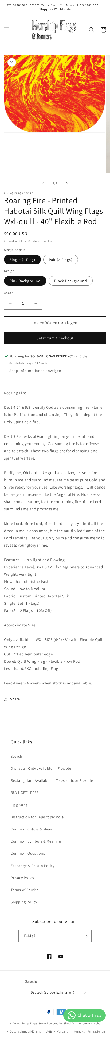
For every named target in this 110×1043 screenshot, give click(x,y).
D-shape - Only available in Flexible (41, 768)
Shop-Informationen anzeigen (35, 370)
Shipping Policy (24, 901)
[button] (7, 30)
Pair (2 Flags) (60, 259)
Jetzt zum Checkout (55, 338)
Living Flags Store (33, 1023)
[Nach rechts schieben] (67, 183)
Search (16, 756)
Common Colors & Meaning (34, 829)
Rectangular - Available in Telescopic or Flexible (52, 780)
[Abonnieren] (85, 936)
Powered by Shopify (60, 1023)
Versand (9, 241)
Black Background (70, 280)
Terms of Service (25, 889)
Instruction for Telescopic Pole (37, 817)
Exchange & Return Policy (32, 865)
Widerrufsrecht (89, 1023)
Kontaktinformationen (89, 1031)
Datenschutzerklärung (25, 1031)
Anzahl (9, 293)
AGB (49, 1031)
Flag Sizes (19, 804)
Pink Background (25, 280)
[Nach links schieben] (43, 183)
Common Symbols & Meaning (36, 841)
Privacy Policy (22, 877)
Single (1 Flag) (22, 259)
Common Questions (28, 853)
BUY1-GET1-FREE (24, 792)
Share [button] (15, 699)
